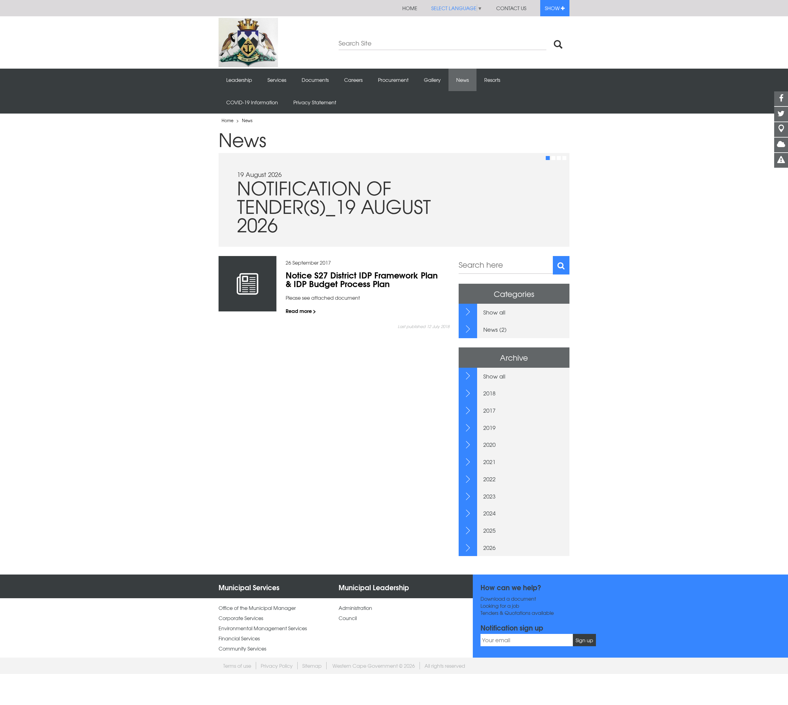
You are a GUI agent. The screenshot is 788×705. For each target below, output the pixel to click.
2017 (489, 410)
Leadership (239, 79)
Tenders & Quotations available (517, 612)
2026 (489, 547)
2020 (489, 444)
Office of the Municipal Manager (257, 607)
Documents (315, 79)
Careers (353, 79)
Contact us (511, 8)
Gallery (432, 79)
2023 (489, 496)
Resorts (492, 79)
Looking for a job (499, 605)
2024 (489, 513)
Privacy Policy (277, 665)
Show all (494, 312)
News (462, 79)
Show (553, 8)
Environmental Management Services (263, 628)
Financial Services (239, 638)
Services (276, 79)
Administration (355, 607)
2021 (489, 462)
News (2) (495, 329)
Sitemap (312, 665)
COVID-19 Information (252, 102)
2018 (489, 393)
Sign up (584, 640)
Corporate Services (241, 618)
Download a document (508, 598)
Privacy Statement (314, 102)
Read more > (301, 310)
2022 (489, 479)
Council (348, 618)
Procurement (393, 79)
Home (409, 8)
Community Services (242, 648)
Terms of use (237, 665)
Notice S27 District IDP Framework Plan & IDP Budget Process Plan (362, 279)
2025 (489, 530)
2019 (489, 427)
